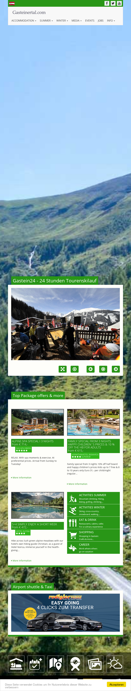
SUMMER (45, 20)
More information (21, 477)
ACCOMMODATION (23, 20)
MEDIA (76, 20)
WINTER (61, 20)
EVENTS (89, 20)
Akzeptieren (116, 684)
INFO (110, 20)
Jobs (101, 20)
